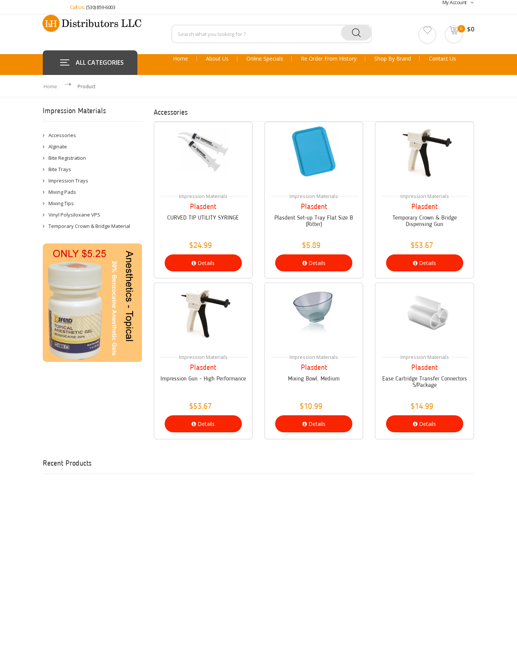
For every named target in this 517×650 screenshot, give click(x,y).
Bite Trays (59, 169)
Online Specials (264, 58)
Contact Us (442, 58)
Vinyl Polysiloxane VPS (74, 214)
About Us (217, 58)
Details (205, 263)
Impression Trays (68, 180)
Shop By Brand (392, 58)
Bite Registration (67, 157)
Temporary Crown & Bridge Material (89, 226)
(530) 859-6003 (100, 7)
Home (180, 58)
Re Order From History (329, 58)
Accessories (62, 135)
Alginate (57, 146)
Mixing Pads (62, 192)
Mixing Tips (61, 203)
